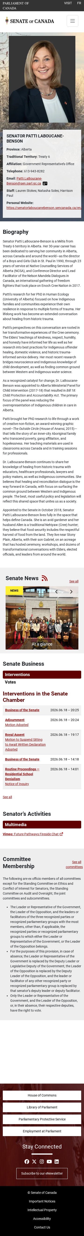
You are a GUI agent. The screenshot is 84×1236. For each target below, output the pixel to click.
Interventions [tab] (17, 674)
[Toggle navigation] (72, 21)
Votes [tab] (10, 682)
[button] (56, 591)
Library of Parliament (42, 1107)
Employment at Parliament (42, 1131)
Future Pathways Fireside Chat (33, 834)
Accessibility (42, 1219)
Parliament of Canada (21, 5)
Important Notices (42, 1201)
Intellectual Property (42, 1210)
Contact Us (42, 1227)
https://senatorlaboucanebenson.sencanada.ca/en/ (44, 208)
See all (73, 581)
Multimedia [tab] (16, 824)
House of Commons (42, 1095)
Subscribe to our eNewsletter (42, 1173)
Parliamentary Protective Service (42, 1119)
